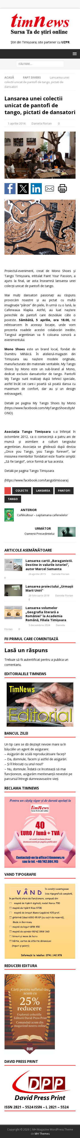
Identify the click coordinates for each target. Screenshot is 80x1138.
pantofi (64, 490)
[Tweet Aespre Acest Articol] (24, 192)
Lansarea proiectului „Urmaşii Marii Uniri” (49, 588)
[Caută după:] (40, 64)
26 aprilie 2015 (37, 574)
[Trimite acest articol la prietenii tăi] (50, 192)
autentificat (32, 659)
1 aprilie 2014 (16, 123)
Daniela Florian (42, 123)
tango (13, 499)
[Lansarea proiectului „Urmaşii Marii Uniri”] (13, 590)
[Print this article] (63, 192)
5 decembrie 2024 (39, 625)
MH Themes (42, 1134)
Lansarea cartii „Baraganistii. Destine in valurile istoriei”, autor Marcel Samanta (49, 565)
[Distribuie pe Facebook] (11, 192)
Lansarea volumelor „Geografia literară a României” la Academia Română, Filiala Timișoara (46, 614)
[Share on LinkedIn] (37, 192)
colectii (22, 490)
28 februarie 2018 (39, 595)
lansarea (43, 490)
